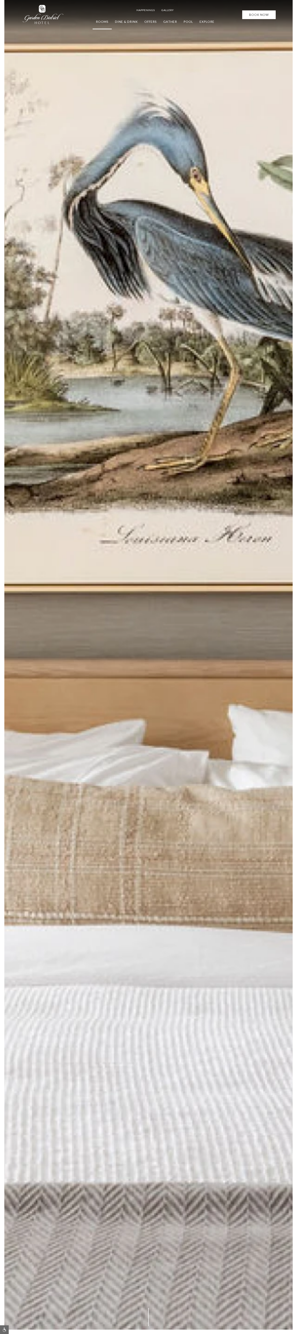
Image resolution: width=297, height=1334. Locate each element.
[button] (4, 1329)
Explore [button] (207, 21)
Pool (188, 21)
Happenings (146, 10)
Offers (150, 21)
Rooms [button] (102, 21)
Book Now (259, 14)
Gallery (167, 10)
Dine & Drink (126, 21)
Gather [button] (170, 21)
